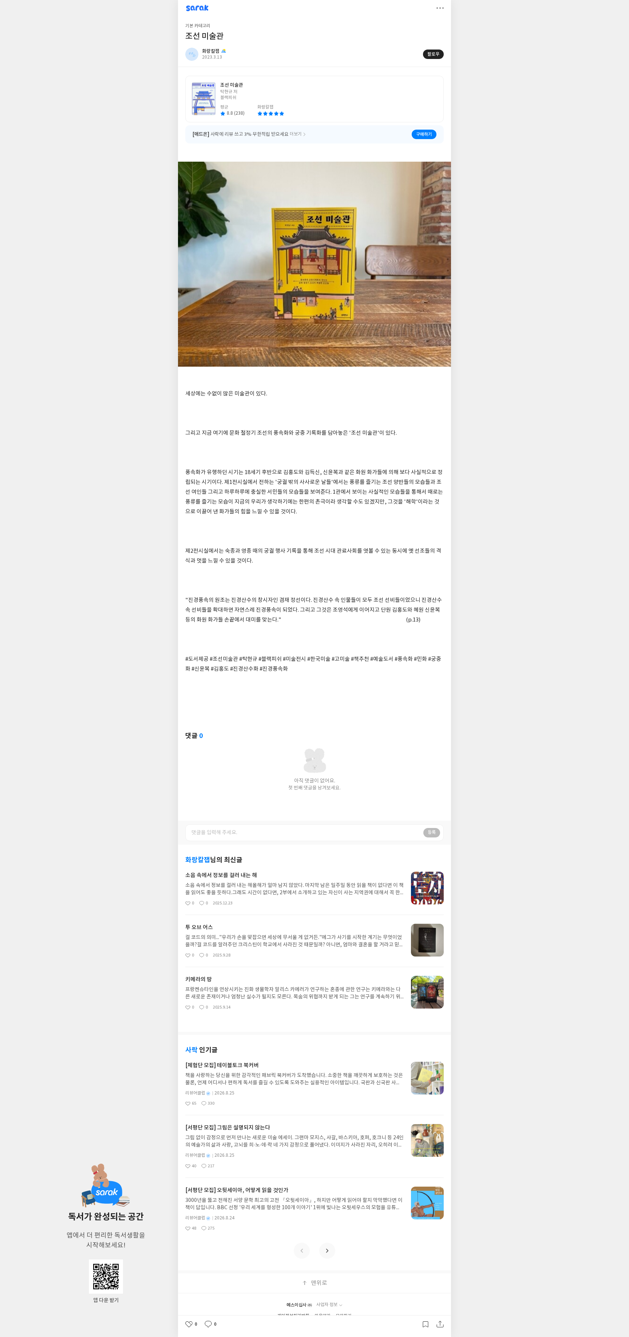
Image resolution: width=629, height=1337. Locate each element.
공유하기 (440, 1324)
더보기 (440, 8)
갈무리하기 (425, 1324)
